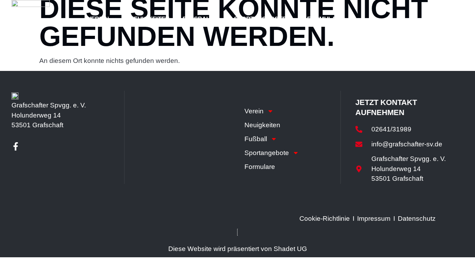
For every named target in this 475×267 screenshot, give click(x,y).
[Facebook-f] (15, 146)
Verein (98, 19)
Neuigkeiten (149, 19)
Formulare (325, 19)
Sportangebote (260, 19)
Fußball (198, 19)
